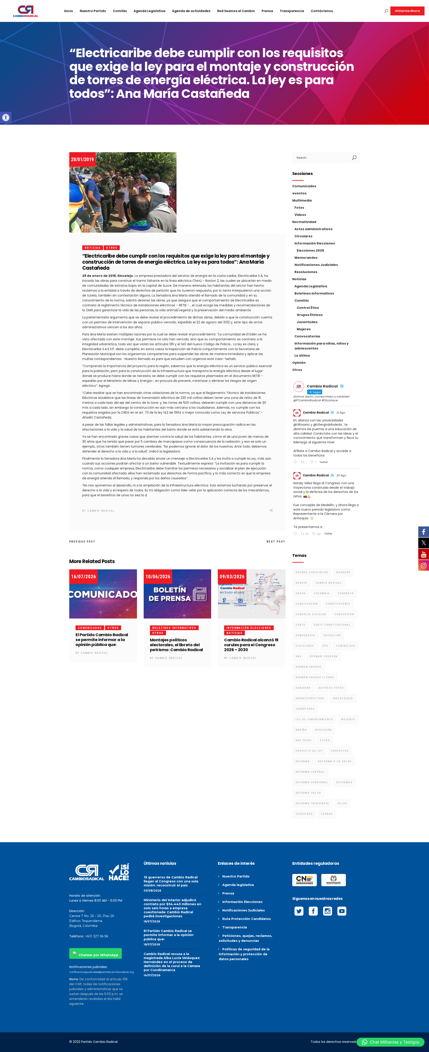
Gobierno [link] (303, 687)
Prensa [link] (228, 893)
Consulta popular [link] (311, 614)
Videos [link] (300, 215)
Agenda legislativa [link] (238, 885)
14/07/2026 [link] (152, 975)
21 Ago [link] (340, 412)
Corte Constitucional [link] (332, 624)
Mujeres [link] (304, 329)
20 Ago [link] (341, 475)
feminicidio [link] (345, 645)
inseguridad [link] (343, 698)
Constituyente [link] (338, 603)
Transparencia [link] (234, 927)
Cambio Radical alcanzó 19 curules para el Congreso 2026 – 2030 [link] (251, 644)
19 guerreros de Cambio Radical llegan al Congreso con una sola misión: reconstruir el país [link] (171, 881)
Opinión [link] (299, 362)
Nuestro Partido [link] (236, 876)
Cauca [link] (301, 593)
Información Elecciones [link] (249, 627)
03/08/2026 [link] (152, 890)
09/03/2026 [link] (232, 576)
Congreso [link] (346, 593)
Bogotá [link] (301, 582)
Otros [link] (111, 247)
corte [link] (300, 624)
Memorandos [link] (306, 257)
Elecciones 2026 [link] (310, 250)
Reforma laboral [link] (310, 771)
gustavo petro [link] (331, 687)
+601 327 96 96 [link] (96, 936)
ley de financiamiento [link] (314, 719)
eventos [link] (299, 193)
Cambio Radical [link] (101, 510)
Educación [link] (332, 635)
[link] (6, 117)
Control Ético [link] (308, 307)
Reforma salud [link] (308, 792)
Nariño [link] (301, 729)
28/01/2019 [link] (82, 159)
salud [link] (342, 803)
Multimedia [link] (302, 200)
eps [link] (325, 645)
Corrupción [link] (344, 614)
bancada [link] (343, 572)
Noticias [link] (93, 247)
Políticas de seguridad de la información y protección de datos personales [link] (244, 954)
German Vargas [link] (309, 666)
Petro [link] (325, 740)
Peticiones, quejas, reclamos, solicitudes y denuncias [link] (245, 938)
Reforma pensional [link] (312, 782)
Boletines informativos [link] (174, 627)
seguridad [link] (304, 813)
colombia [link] (322, 593)
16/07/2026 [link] (83, 576)
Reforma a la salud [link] (335, 761)
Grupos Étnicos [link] (310, 315)
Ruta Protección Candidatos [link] (246, 919)
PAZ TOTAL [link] (304, 740)
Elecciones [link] (305, 645)
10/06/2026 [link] (157, 576)
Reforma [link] (303, 761)
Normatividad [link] (304, 222)
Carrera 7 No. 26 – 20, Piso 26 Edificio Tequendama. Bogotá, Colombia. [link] (91, 921)
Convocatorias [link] (307, 336)
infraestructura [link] (310, 698)
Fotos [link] (299, 207)
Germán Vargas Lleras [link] (315, 677)
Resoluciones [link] (305, 272)
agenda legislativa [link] (312, 572)
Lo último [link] (302, 355)
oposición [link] (323, 729)
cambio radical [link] (328, 582)
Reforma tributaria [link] (312, 803)
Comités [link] (301, 300)
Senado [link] (327, 813)
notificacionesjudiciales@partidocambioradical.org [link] (101, 972)
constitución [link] (307, 603)
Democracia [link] (305, 635)
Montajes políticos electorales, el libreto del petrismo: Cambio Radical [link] (176, 644)
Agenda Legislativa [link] (310, 286)
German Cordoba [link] (324, 656)
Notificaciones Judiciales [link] (316, 265)
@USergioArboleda (327, 424)
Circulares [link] (303, 236)
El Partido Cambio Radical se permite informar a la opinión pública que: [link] (102, 639)
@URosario (301, 424)
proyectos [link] (340, 750)
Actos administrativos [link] (313, 229)
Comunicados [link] (90, 627)
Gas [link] (299, 656)
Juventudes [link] (307, 322)
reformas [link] (344, 782)
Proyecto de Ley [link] (309, 750)
